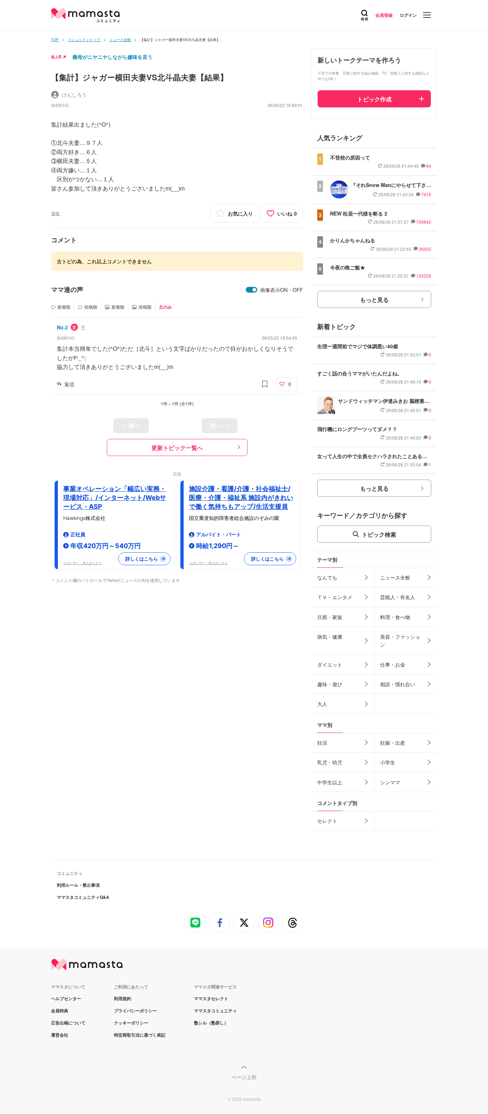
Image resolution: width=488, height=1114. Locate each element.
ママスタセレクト (211, 998)
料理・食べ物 (395, 617)
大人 (322, 703)
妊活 (322, 742)
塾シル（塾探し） (211, 1023)
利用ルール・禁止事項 (78, 885)
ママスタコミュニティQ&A (83, 897)
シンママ (390, 782)
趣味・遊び (329, 684)
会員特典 (59, 1010)
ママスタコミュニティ (215, 1010)
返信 (69, 383)
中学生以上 (329, 782)
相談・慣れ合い (397, 684)
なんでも (327, 577)
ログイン (408, 15)
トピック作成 (374, 99)
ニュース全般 (395, 577)
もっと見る (374, 299)
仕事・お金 (392, 664)
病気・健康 (329, 636)
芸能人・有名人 (397, 597)
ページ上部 (244, 1076)
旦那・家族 (329, 617)
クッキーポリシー (131, 1023)
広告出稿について (68, 1023)
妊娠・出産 (392, 742)
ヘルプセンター (66, 998)
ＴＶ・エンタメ (334, 597)
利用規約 (122, 998)
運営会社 (59, 1035)
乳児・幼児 (329, 762)
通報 (55, 213)
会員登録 (384, 15)
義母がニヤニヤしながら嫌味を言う (113, 56)
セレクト (327, 820)
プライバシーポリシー (135, 1010)
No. (62, 327)
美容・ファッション (400, 640)
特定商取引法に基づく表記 (139, 1035)
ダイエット (329, 664)
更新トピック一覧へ (177, 448)
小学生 (387, 762)
